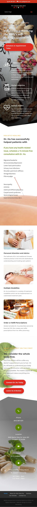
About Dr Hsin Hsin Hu (17, 493)
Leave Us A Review (13, 391)
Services (28, 493)
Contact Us (22, 495)
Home (6, 493)
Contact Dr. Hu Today (14, 382)
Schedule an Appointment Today (16, 47)
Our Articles (13, 495)
